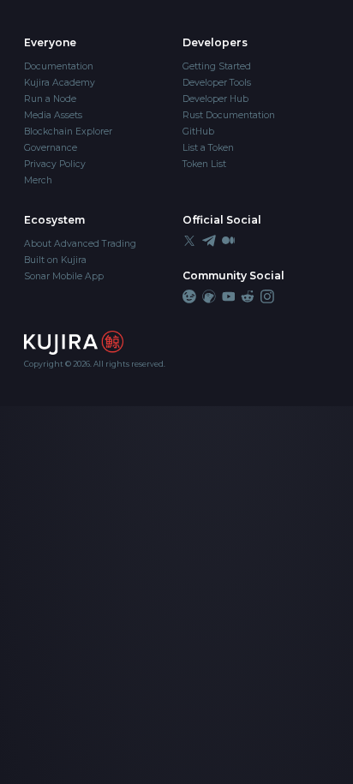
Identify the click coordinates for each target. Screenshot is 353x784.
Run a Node (50, 99)
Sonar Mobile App (64, 276)
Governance (50, 147)
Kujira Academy (59, 82)
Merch (38, 180)
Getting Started (216, 66)
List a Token (208, 147)
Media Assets (53, 115)
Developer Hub (215, 99)
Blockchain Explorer (68, 131)
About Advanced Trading (80, 243)
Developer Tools (216, 82)
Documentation (58, 66)
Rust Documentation (228, 115)
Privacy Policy (55, 164)
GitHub (198, 131)
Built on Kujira (55, 260)
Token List (204, 164)
